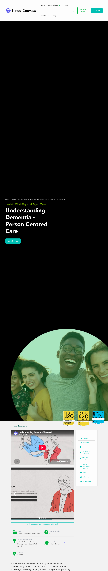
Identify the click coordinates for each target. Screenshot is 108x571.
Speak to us (13, 241)
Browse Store (83, 11)
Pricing (66, 5)
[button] (54, 5)
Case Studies (45, 16)
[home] (20, 10)
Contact (96, 10)
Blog (54, 16)
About (43, 5)
